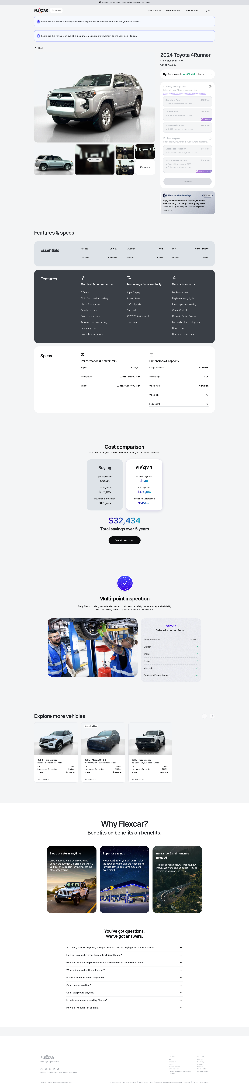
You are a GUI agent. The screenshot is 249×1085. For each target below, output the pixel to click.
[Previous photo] (38, 739)
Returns (200, 1066)
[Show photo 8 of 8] (62, 753)
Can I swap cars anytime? (80, 992)
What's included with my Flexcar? (85, 970)
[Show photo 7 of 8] (60, 753)
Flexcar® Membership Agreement (168, 1082)
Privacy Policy (115, 1082)
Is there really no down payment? (85, 977)
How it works (154, 10)
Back (41, 48)
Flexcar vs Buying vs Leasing (180, 1071)
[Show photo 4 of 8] (55, 753)
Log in (207, 10)
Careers (172, 1073)
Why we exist (191, 10)
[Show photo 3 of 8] (54, 753)
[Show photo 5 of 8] (57, 753)
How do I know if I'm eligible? (82, 1007)
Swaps (200, 1064)
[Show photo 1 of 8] (51, 753)
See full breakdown (124, 540)
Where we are (173, 10)
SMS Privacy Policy (146, 1082)
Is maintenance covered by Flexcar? (86, 1000)
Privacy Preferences (201, 1082)
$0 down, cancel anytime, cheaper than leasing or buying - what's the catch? (110, 947)
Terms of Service (129, 1082)
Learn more (145, 2)
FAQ (170, 1059)
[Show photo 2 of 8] (52, 753)
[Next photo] (74, 739)
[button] (56, 752)
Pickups (200, 1059)
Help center (201, 1069)
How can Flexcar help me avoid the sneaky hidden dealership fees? (104, 962)
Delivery (200, 1062)
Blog (170, 1064)
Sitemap (187, 1082)
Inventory (172, 1062)
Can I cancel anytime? (78, 985)
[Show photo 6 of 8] (58, 753)
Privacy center (203, 1071)
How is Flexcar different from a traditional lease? (94, 955)
